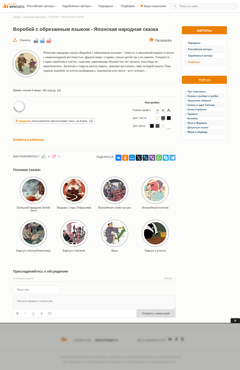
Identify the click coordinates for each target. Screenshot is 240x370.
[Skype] (166, 158)
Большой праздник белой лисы (33, 209)
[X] (139, 158)
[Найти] (175, 6)
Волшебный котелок (155, 207)
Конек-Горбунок (197, 109)
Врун (114, 250)
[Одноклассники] (125, 158)
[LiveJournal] (145, 158)
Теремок (193, 114)
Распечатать (163, 40)
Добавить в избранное (28, 139)
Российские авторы (200, 49)
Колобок (193, 118)
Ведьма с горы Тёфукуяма (74, 207)
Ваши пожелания (155, 6)
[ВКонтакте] (119, 158)
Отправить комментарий (156, 313)
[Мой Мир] (132, 158)
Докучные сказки (198, 127)
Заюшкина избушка (199, 100)
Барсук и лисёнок (74, 250)
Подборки (194, 62)
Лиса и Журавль (197, 123)
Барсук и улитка (155, 250)
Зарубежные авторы (200, 55)
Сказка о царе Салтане (201, 105)
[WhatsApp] (159, 158)
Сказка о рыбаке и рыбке (203, 96)
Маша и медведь (198, 132)
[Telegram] (173, 158)
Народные (194, 43)
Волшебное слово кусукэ (114, 207)
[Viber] (152, 158)
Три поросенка (197, 91)
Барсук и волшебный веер (33, 250)
